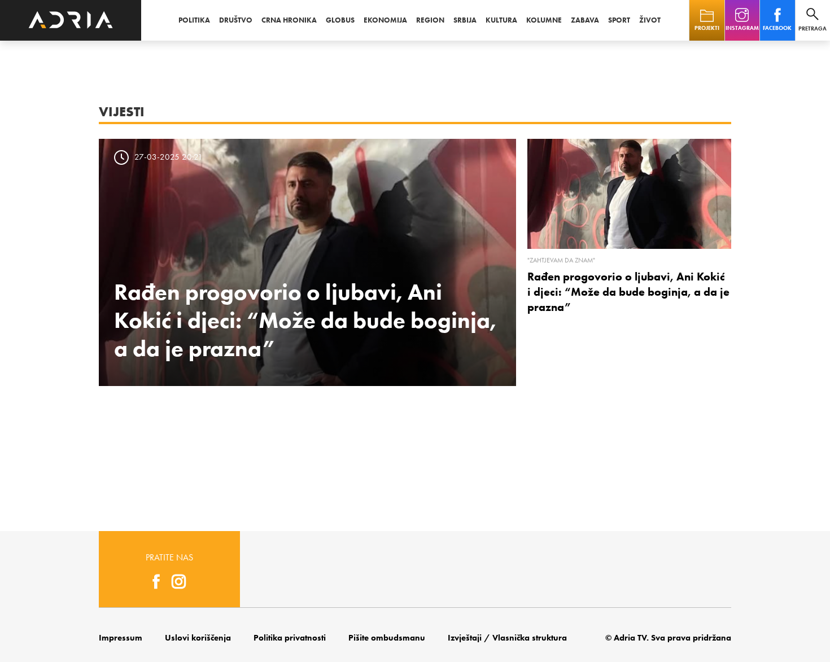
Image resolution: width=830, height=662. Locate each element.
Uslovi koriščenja (198, 638)
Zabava (585, 20)
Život (650, 20)
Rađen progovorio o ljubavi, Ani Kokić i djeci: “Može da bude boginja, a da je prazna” (305, 320)
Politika (194, 20)
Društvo (235, 20)
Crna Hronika (289, 20)
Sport (619, 20)
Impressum (120, 638)
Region (430, 20)
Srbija (465, 20)
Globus (340, 20)
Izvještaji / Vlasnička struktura (507, 638)
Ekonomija (385, 20)
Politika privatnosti (290, 638)
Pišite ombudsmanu (386, 638)
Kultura (501, 20)
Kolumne (544, 20)
